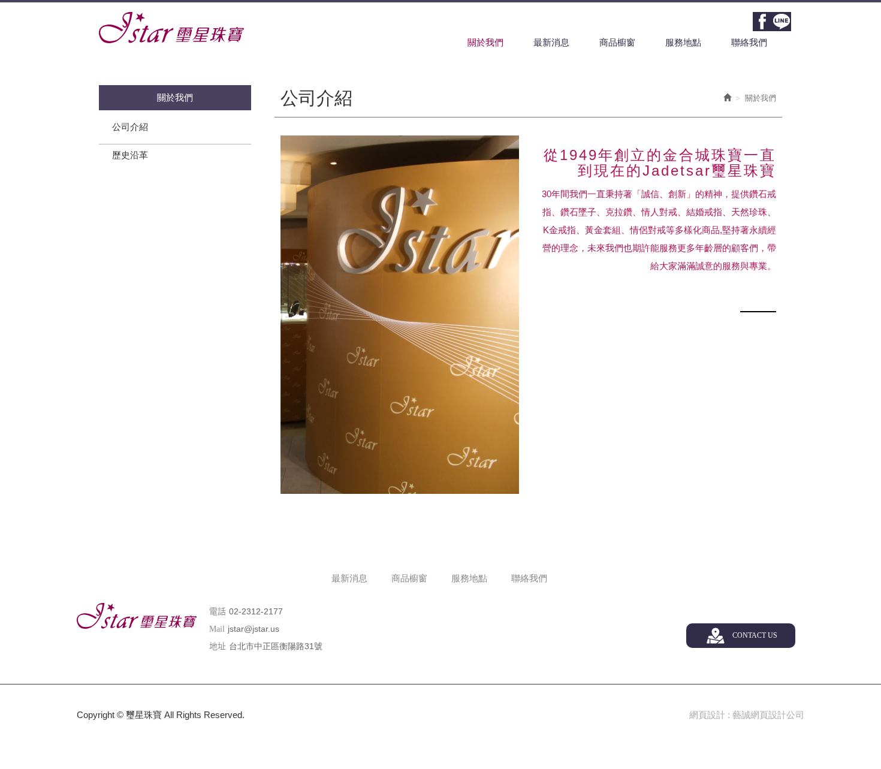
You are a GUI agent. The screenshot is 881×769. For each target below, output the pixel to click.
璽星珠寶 (171, 27)
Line (781, 21)
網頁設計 (707, 715)
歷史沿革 (130, 155)
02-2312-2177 (256, 611)
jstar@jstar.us (253, 629)
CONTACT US (754, 635)
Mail (217, 629)
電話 (217, 611)
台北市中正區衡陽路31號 (275, 646)
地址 (217, 646)
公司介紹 (130, 127)
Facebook (762, 21)
